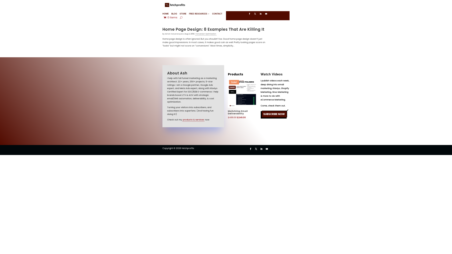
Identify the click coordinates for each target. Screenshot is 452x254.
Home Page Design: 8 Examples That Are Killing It (213, 29)
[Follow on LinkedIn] (260, 14)
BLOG (174, 14)
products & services (193, 119)
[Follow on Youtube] (266, 14)
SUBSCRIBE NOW (274, 114)
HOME (165, 14)
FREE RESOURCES (198, 14)
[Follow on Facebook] (249, 14)
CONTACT (217, 14)
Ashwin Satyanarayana (174, 34)
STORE (183, 14)
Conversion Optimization (206, 34)
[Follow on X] (255, 14)
